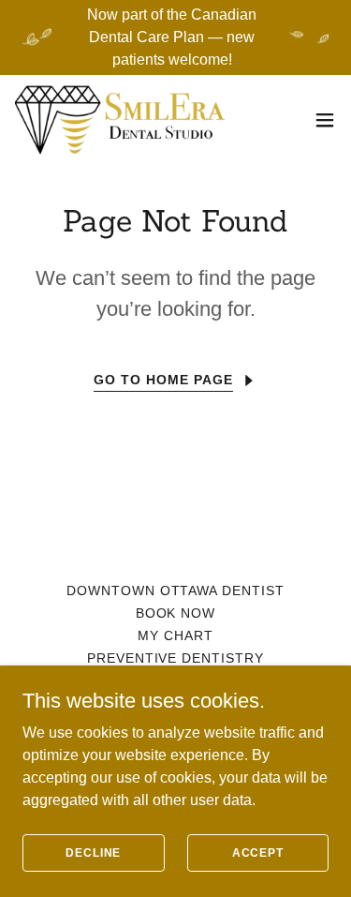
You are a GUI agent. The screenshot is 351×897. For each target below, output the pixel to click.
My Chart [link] (175, 635)
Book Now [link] (176, 612)
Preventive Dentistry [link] (176, 657)
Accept (258, 852)
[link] (120, 119)
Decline (93, 852)
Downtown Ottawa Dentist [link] (175, 590)
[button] (325, 120)
